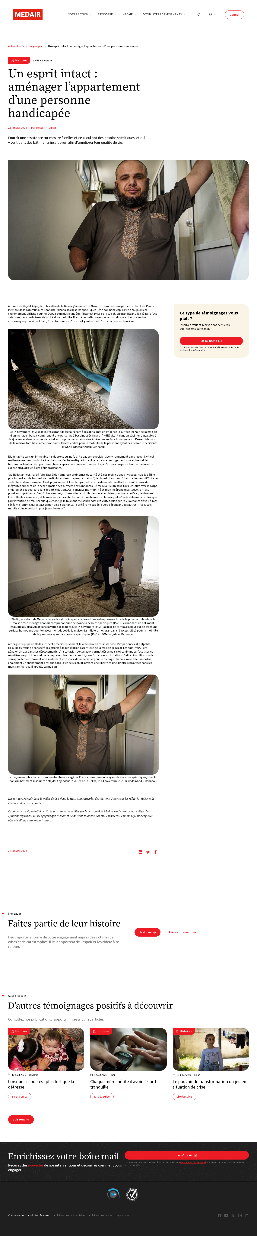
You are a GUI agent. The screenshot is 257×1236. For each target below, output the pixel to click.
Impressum (123, 1215)
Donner (235, 15)
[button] (80, 14)
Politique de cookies (100, 1215)
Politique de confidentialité (69, 1215)
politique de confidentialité (193, 1162)
